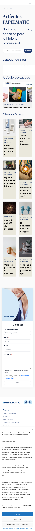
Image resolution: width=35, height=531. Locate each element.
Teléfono (8, 346)
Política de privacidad (19, 528)
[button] (32, 429)
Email (6, 338)
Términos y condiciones (11, 423)
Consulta (8, 354)
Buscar (28, 51)
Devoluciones (7, 426)
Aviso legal (29, 528)
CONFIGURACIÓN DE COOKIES (17, 525)
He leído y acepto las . (17, 377)
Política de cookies (8, 528)
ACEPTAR (17, 514)
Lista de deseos (8, 420)
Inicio (4, 8)
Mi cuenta (6, 416)
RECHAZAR (17, 519)
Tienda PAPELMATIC (9, 413)
